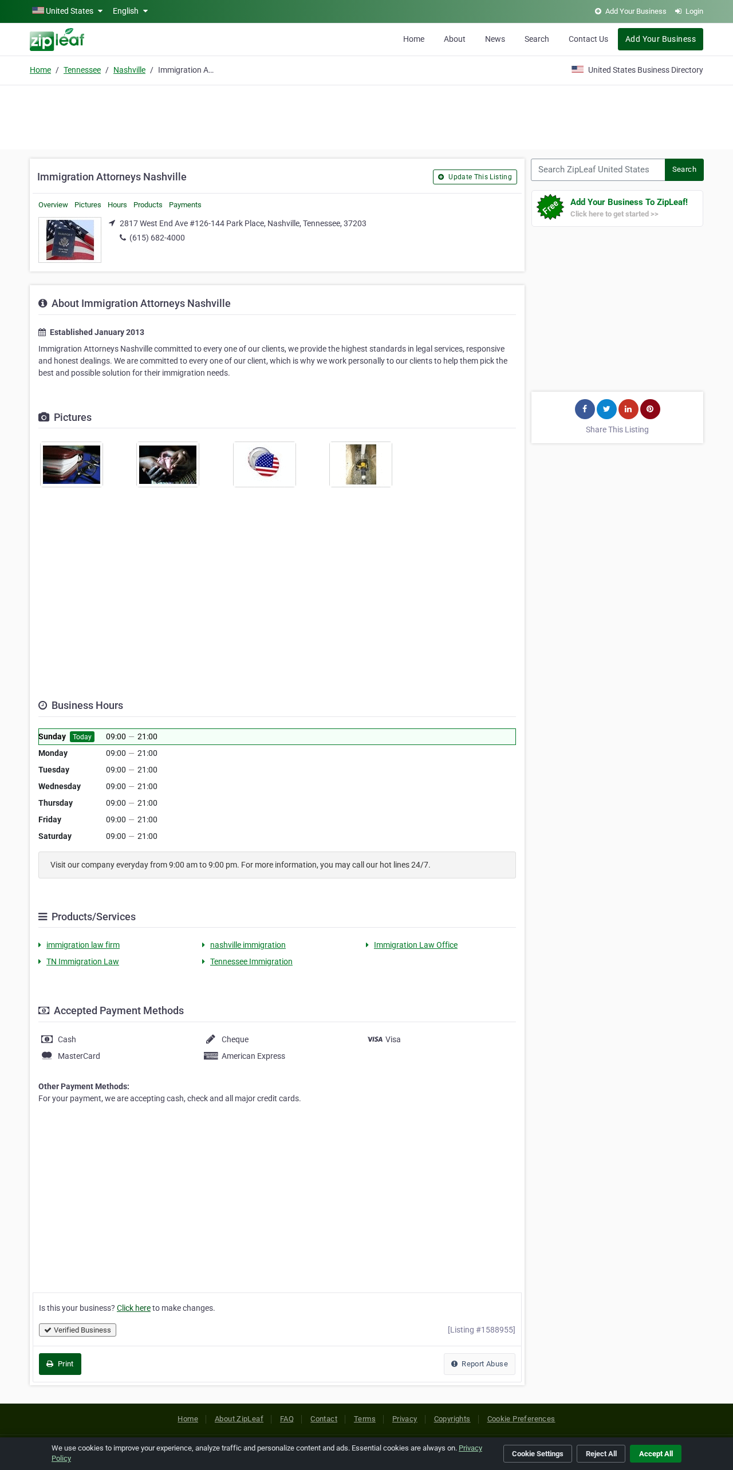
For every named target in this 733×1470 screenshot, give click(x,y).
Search (537, 39)
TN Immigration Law (82, 961)
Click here (134, 1308)
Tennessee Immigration (251, 961)
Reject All (601, 1453)
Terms (365, 1418)
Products (148, 204)
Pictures (87, 204)
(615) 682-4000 (157, 237)
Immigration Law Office (416, 944)
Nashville (129, 69)
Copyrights (452, 1418)
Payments (185, 204)
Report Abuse (484, 1363)
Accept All (656, 1453)
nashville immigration (248, 944)
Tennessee (82, 69)
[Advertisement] (366, 115)
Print (64, 1363)
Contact (323, 1418)
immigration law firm (83, 944)
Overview (53, 204)
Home (413, 39)
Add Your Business (660, 39)
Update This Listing (479, 177)
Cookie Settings (537, 1453)
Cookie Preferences (521, 1418)
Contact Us (588, 39)
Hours (117, 204)
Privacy (404, 1418)
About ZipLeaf (239, 1418)
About (455, 39)
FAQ (287, 1418)
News (495, 39)
